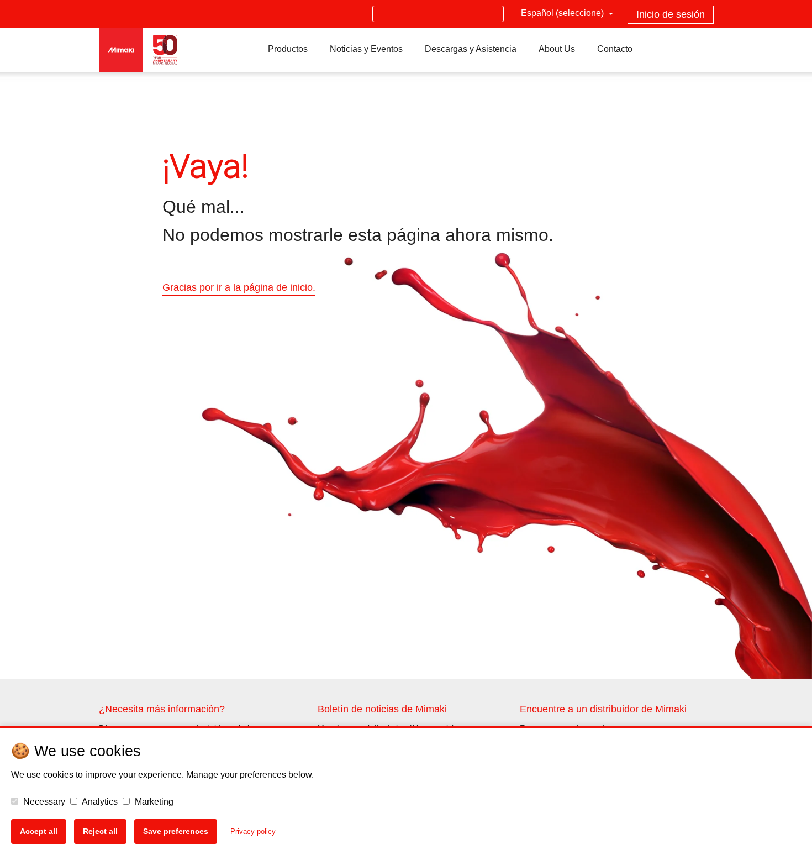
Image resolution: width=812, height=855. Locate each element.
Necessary (43, 801)
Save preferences (175, 831)
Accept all (38, 831)
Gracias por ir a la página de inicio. (238, 287)
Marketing (153, 801)
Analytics (99, 801)
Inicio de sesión (670, 14)
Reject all (100, 831)
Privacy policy (253, 831)
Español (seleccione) (563, 13)
